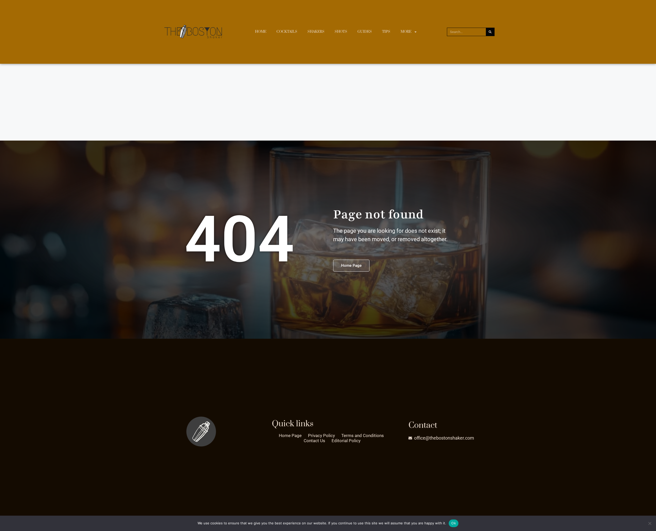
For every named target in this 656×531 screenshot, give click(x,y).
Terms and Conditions (362, 435)
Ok (453, 523)
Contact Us (314, 440)
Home (260, 31)
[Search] (490, 32)
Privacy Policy (321, 435)
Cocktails (286, 31)
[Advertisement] (328, 102)
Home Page (290, 435)
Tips (386, 31)
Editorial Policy (346, 440)
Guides (364, 31)
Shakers (316, 31)
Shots (341, 31)
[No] (649, 523)
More (406, 31)
